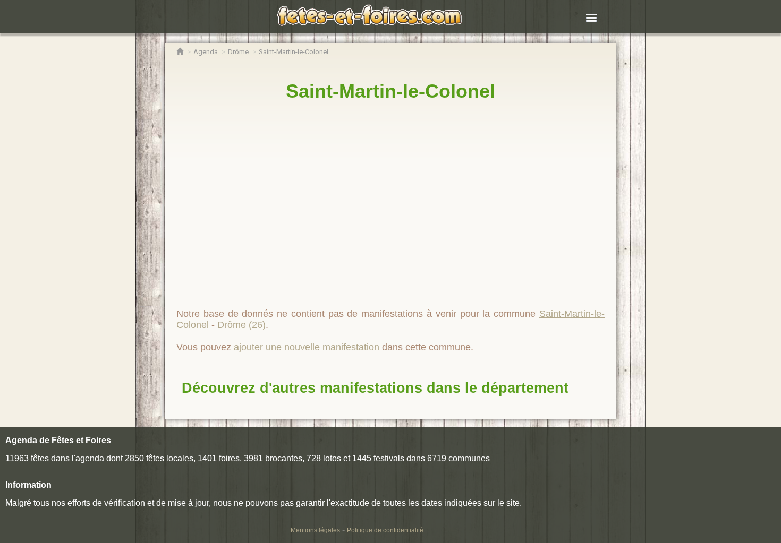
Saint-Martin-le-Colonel (390, 91)
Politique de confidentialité (385, 530)
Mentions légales (315, 530)
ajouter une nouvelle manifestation (306, 347)
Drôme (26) (241, 325)
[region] (390, 200)
